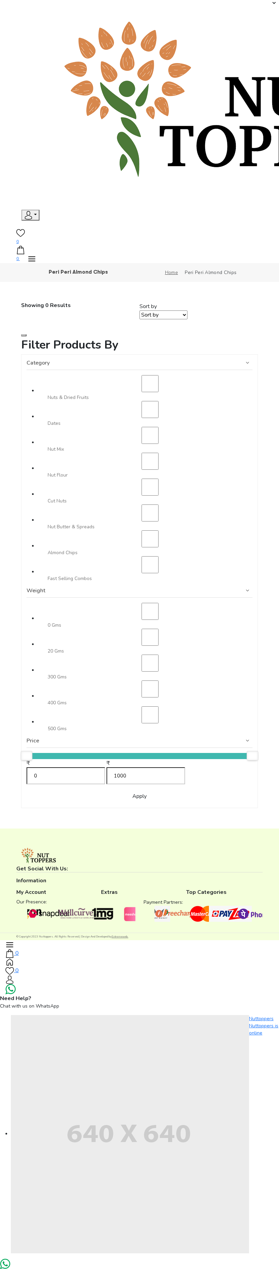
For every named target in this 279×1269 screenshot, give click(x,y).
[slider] (26, 755)
